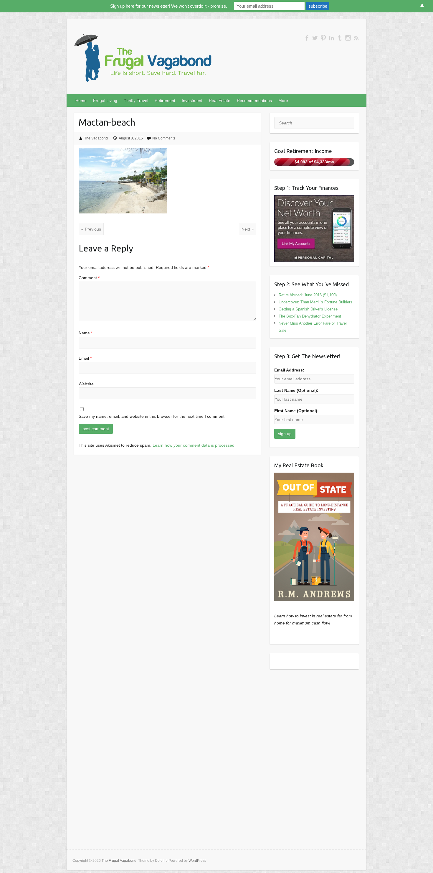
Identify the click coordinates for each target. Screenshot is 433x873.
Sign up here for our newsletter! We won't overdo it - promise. (168, 6)
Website (86, 384)
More (283, 100)
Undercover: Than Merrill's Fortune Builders (315, 302)
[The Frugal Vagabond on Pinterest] (323, 38)
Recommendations (254, 100)
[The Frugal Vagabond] (141, 58)
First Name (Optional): (296, 410)
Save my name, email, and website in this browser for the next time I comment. (152, 416)
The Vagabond (96, 138)
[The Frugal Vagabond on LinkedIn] (332, 38)
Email (85, 358)
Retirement (165, 100)
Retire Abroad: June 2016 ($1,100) (308, 295)
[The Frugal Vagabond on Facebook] (307, 38)
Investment (192, 100)
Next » (248, 229)
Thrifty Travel (136, 100)
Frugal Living (105, 100)
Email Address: (289, 370)
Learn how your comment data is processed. (194, 445)
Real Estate (219, 100)
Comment (89, 277)
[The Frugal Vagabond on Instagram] (348, 38)
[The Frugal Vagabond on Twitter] (315, 38)
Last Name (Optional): (296, 390)
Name (85, 333)
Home (81, 100)
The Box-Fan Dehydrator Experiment (310, 316)
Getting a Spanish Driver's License (308, 309)
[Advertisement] (314, 715)
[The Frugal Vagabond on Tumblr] (340, 38)
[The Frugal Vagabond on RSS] (356, 38)
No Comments (163, 138)
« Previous (91, 229)
